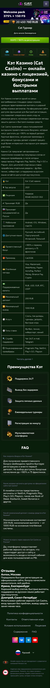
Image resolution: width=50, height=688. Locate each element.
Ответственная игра (33, 619)
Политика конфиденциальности (25, 613)
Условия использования (17, 625)
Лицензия (40, 625)
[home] (25, 4)
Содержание (21, 631)
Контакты (11, 619)
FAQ (34, 631)
